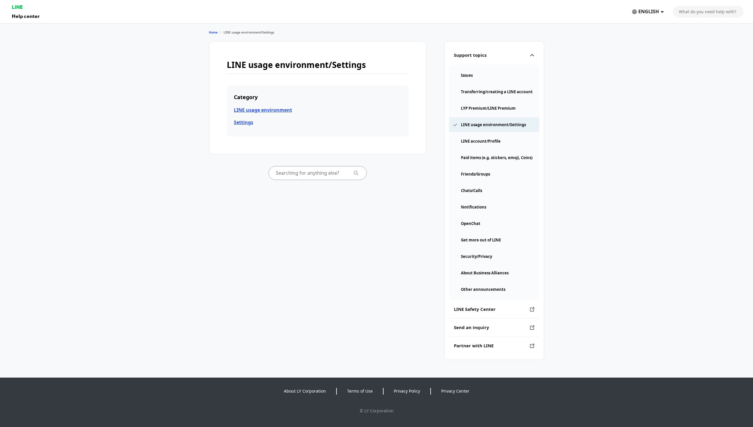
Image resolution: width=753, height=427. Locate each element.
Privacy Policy (407, 391)
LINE (17, 7)
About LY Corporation (305, 391)
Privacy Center (455, 391)
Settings (243, 122)
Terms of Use (360, 391)
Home (213, 32)
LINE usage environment (263, 110)
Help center (26, 16)
